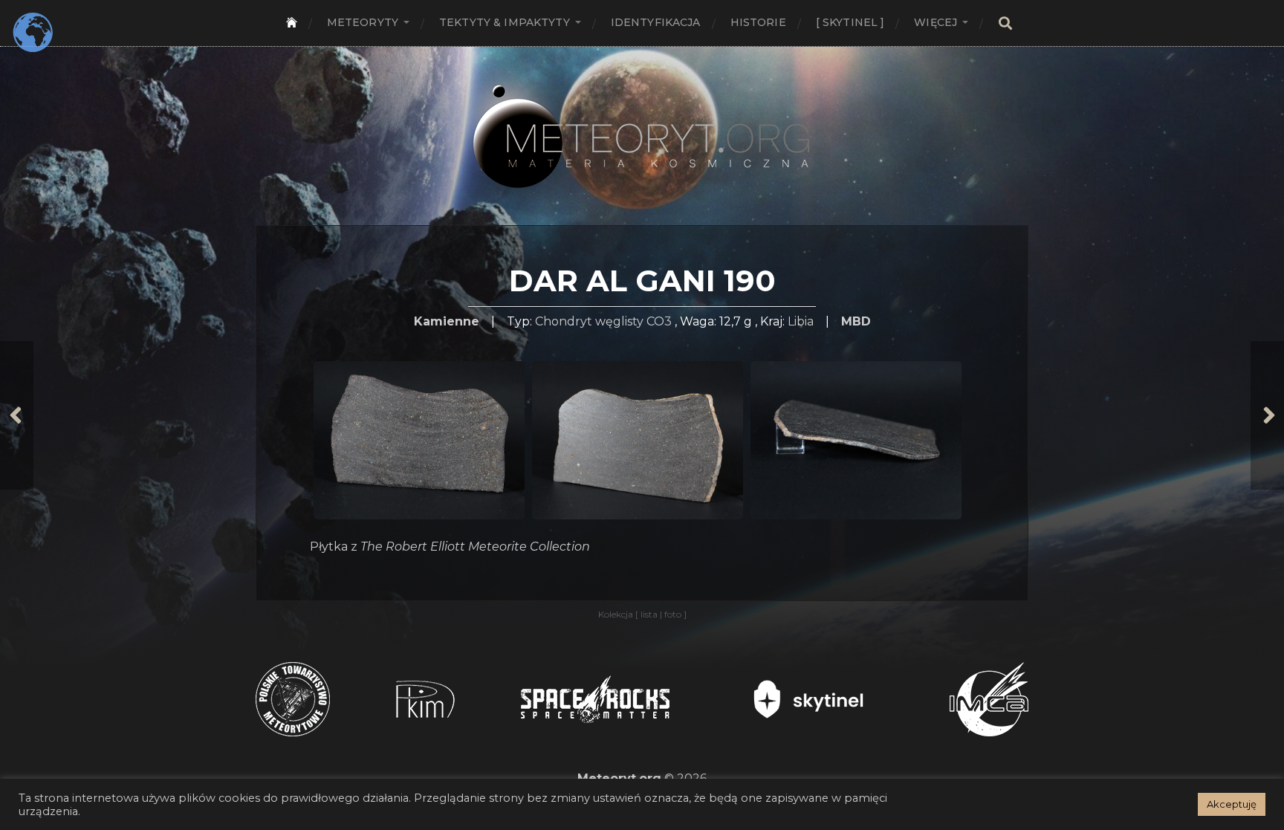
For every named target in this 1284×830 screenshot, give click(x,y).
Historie (758, 22)
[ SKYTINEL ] (850, 22)
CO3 (659, 321)
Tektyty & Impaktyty (504, 22)
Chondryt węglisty (589, 321)
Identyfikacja (656, 22)
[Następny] (1267, 415)
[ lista (647, 614)
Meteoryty (362, 22)
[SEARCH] (1005, 23)
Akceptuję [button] (1232, 804)
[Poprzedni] (16, 415)
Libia (801, 321)
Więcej (935, 22)
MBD (856, 321)
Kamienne (446, 321)
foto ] (674, 614)
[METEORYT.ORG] (642, 120)
